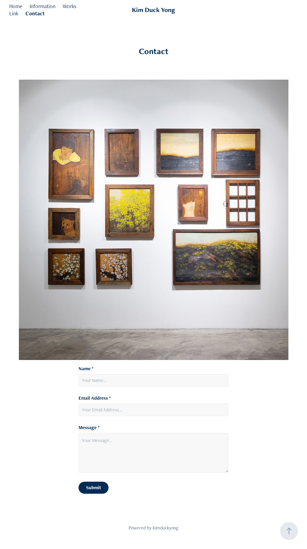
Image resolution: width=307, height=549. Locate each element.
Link (13, 13)
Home (15, 6)
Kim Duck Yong (153, 9)
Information (42, 6)
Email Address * (95, 398)
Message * (89, 427)
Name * (86, 368)
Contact (35, 13)
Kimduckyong (165, 528)
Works (69, 6)
